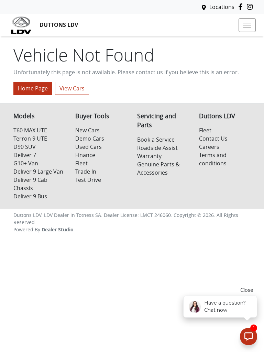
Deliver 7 (24, 155)
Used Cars (88, 147)
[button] (247, 25)
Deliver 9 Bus (30, 196)
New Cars (87, 130)
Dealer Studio (58, 229)
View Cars (72, 88)
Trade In (85, 171)
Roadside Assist (157, 148)
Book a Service (156, 139)
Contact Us (213, 138)
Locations (221, 7)
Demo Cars (89, 138)
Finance (85, 155)
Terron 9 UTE (30, 138)
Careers (209, 147)
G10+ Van (25, 163)
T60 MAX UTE (30, 130)
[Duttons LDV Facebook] (241, 6)
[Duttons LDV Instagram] (251, 6)
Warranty (149, 156)
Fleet (81, 163)
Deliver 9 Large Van (38, 171)
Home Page (33, 88)
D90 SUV (24, 147)
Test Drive (88, 180)
